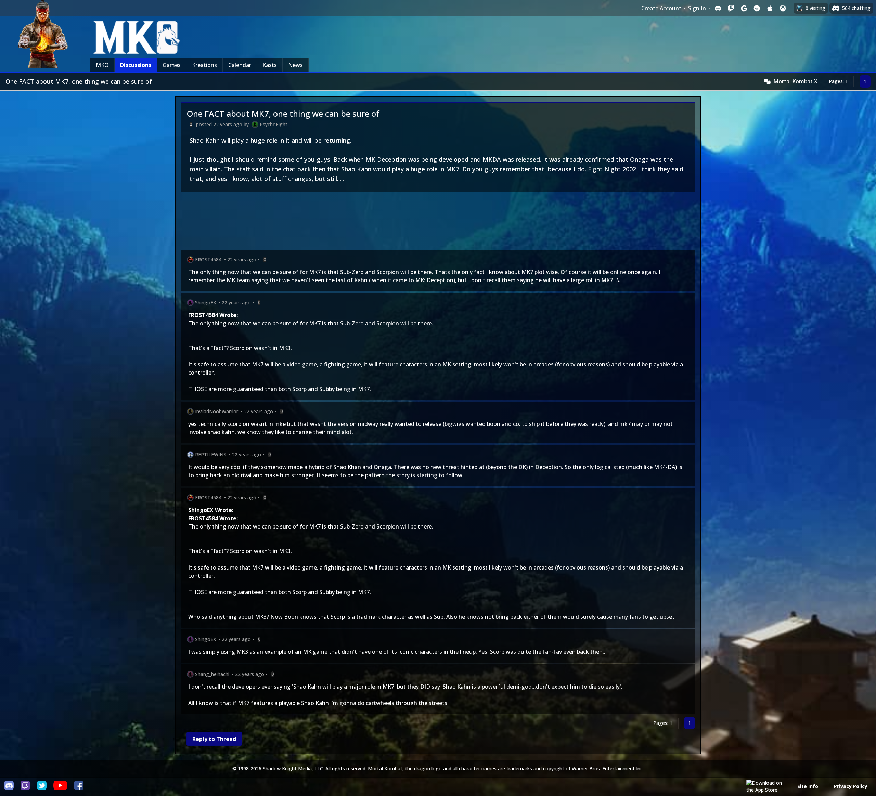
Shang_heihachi (212, 674)
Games (172, 65)
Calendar (239, 65)
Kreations (204, 65)
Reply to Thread (214, 739)
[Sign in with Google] (744, 8)
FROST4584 (208, 259)
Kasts (269, 65)
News (295, 65)
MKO (102, 65)
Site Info (807, 786)
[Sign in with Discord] (718, 8)
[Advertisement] (386, 222)
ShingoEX (205, 302)
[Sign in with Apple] (770, 8)
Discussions (135, 65)
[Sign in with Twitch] (731, 8)
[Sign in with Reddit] (757, 8)
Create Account (661, 8)
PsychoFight (273, 124)
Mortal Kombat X (795, 81)
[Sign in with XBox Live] (783, 8)
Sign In (697, 8)
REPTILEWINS (210, 454)
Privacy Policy (850, 786)
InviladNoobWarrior (216, 411)
